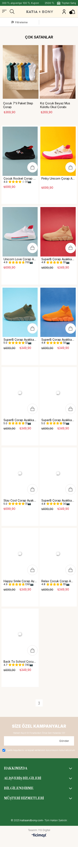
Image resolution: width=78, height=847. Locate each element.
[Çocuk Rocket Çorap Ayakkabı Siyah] (20, 151)
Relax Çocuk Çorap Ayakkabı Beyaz (58, 581)
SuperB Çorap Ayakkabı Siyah (58, 420)
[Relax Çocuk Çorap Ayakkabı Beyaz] (58, 553)
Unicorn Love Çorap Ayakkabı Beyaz (20, 259)
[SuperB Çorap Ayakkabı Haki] (20, 312)
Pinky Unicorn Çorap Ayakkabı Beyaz (58, 178)
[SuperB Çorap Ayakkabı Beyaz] (20, 392)
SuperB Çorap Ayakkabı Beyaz (20, 420)
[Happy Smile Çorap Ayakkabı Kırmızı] (20, 553)
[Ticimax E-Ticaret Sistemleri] (39, 835)
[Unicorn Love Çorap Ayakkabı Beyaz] (20, 231)
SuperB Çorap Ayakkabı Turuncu (58, 339)
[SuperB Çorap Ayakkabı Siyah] (58, 392)
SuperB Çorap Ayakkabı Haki (20, 339)
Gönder (64, 740)
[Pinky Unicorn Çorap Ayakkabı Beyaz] (58, 151)
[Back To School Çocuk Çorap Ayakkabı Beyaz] (20, 634)
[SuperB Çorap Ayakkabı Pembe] (58, 473)
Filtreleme (21, 22)
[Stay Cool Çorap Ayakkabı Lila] (20, 473)
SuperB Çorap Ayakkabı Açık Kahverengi (58, 259)
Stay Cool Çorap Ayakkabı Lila (20, 500)
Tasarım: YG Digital (39, 830)
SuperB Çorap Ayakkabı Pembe (58, 500)
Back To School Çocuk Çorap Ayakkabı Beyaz (20, 661)
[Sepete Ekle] (32, 167)
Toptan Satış (69, 3)
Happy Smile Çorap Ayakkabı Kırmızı (20, 581)
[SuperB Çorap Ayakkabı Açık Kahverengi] (58, 231)
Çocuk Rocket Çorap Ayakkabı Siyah (20, 178)
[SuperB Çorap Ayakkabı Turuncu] (58, 312)
